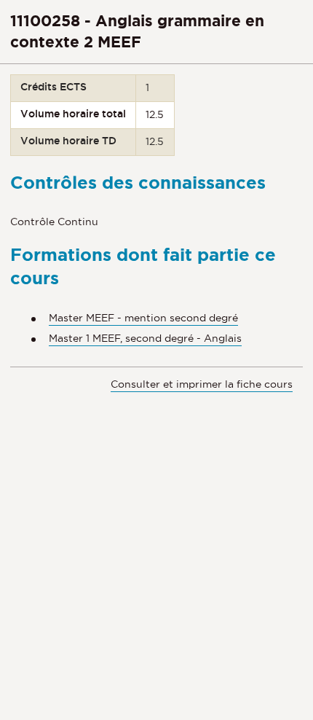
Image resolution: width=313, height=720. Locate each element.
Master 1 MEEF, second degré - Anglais (145, 338)
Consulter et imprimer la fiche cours (202, 384)
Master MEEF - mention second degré (143, 318)
